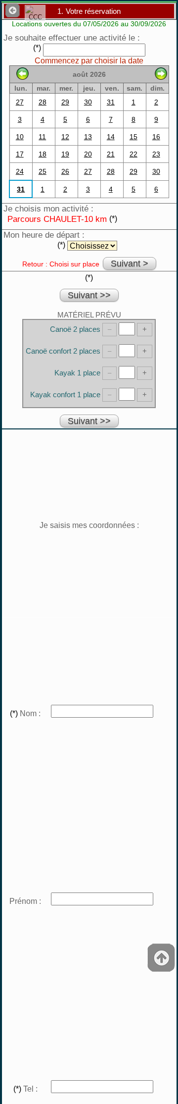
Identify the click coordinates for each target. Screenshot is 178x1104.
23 (156, 154)
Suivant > (129, 263)
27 (20, 102)
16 (156, 137)
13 (88, 137)
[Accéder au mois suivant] (161, 77)
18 (42, 154)
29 (65, 102)
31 (111, 102)
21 (111, 154)
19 (65, 154)
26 (65, 171)
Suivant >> (89, 295)
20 (88, 154)
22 (133, 154)
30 (88, 102)
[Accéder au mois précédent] (22, 77)
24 (20, 171)
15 (133, 137)
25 (42, 171)
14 (111, 137)
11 (42, 137)
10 (20, 137)
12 (65, 137)
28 (42, 102)
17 (20, 154)
